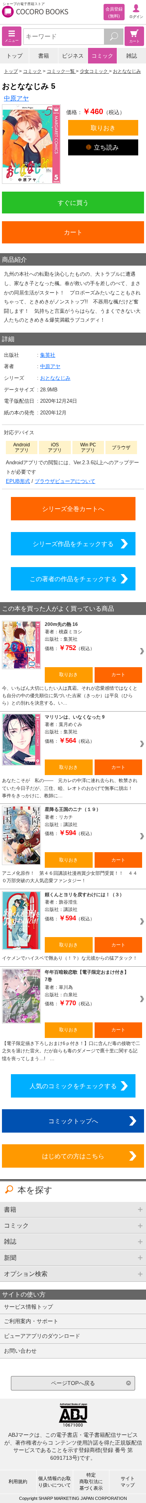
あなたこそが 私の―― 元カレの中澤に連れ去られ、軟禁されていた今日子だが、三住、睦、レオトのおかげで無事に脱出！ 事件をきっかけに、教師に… (69, 788)
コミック (102, 56)
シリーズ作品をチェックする (73, 543)
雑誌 (131, 56)
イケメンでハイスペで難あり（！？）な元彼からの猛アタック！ (69, 958)
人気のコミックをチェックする (73, 1085)
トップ (14, 56)
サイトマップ (128, 1482)
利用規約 (18, 1481)
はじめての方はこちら (73, 1155)
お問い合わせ (20, 1351)
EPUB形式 (18, 481)
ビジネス (73, 56)
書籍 (43, 56)
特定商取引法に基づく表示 (91, 1481)
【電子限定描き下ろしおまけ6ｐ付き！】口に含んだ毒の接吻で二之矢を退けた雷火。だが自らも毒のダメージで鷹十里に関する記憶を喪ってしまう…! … (71, 1051)
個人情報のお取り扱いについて (54, 1482)
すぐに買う (73, 202)
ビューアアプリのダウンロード (42, 1336)
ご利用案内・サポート (31, 1321)
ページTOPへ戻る (73, 1383)
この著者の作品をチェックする (73, 578)
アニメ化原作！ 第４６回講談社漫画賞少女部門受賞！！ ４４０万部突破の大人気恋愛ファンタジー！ (69, 876)
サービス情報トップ (28, 1307)
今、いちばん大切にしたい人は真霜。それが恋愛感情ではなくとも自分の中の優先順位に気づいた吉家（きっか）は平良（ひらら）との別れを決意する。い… (69, 695)
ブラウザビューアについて (65, 481)
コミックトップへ (73, 1120)
